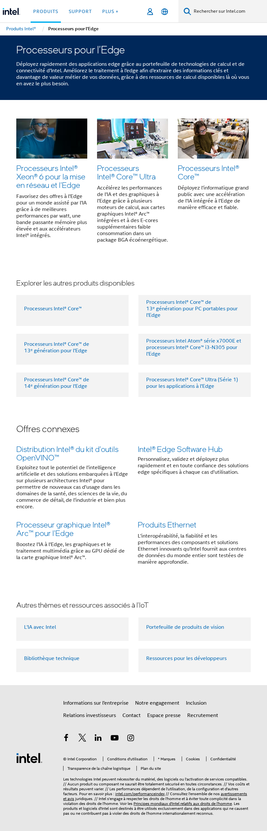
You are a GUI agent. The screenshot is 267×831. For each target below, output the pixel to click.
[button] (133, 182)
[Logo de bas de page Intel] (29, 757)
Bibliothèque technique (51, 658)
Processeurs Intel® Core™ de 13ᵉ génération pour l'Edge (56, 347)
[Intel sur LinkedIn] (98, 739)
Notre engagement (157, 703)
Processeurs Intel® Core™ (208, 172)
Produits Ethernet (167, 524)
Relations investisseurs (89, 715)
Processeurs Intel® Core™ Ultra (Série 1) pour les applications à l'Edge (192, 382)
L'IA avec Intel (40, 627)
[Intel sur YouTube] (114, 739)
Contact (131, 715)
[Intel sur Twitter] (82, 739)
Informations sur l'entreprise (96, 703)
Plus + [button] (110, 11)
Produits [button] (45, 11)
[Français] (165, 11)
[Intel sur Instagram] (130, 739)
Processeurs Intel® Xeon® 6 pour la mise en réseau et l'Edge (50, 176)
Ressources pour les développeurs (186, 658)
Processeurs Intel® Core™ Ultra (126, 172)
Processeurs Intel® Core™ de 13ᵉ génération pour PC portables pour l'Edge (192, 308)
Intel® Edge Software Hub (180, 449)
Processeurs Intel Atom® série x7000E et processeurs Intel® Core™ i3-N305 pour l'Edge (193, 347)
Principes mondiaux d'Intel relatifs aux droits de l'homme (183, 803)
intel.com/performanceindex (140, 793)
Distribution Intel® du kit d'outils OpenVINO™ (67, 453)
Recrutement (202, 715)
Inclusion (196, 703)
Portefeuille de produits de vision (185, 627)
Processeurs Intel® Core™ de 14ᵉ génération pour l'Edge (56, 382)
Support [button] (80, 11)
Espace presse (164, 715)
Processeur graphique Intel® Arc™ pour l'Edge (63, 528)
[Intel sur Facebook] (66, 739)
